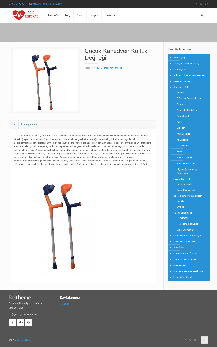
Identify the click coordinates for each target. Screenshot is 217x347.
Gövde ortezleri (184, 157)
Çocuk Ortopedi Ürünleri (185, 253)
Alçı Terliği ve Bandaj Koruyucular (187, 171)
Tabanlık (181, 151)
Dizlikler (181, 128)
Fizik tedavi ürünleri (182, 179)
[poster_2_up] (45, 82)
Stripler (180, 207)
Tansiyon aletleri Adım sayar (187, 63)
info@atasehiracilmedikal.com (47, 4)
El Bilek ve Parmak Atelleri (189, 98)
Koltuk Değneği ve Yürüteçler (108, 68)
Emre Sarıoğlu (23, 340)
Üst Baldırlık (183, 145)
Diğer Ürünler (179, 265)
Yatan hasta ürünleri (182, 213)
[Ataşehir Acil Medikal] (25, 15)
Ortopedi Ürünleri (181, 87)
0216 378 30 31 (19, 4)
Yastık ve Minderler (186, 163)
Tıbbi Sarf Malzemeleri (184, 259)
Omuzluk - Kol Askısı (187, 110)
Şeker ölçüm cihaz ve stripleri (187, 196)
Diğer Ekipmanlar (185, 230)
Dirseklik (181, 104)
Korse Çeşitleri (184, 116)
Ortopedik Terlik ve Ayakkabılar (188, 271)
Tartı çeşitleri (179, 69)
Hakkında (64, 304)
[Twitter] (195, 339)
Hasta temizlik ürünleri (187, 224)
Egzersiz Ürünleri (185, 184)
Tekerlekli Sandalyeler (184, 241)
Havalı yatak (183, 218)
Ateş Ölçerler (179, 247)
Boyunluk (181, 92)
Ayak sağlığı (179, 57)
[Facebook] (196, 3)
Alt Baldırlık (182, 139)
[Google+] (201, 3)
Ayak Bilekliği (183, 134)
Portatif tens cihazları (187, 190)
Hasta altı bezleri (181, 81)
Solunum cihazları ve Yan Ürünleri (189, 75)
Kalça (179, 122)
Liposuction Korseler (183, 277)
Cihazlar (181, 201)
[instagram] (206, 3)
